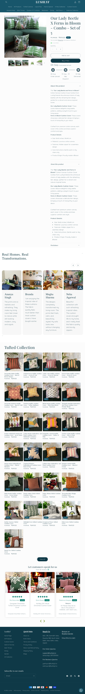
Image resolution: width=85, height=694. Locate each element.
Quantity (53, 45)
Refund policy (17, 690)
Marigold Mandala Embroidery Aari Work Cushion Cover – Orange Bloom (71, 405)
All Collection (8, 657)
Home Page (8, 635)
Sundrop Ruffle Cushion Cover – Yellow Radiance (31, 404)
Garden (6, 654)
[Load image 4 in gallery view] (32, 63)
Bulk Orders (27, 638)
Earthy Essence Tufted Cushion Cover (11, 522)
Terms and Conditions (30, 642)
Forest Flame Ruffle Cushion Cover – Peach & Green (71, 374)
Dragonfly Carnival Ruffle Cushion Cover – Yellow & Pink (51, 435)
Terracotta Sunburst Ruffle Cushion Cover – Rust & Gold (13, 404)
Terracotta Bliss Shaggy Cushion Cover (69, 494)
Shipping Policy (28, 651)
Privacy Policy (27, 645)
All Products (8, 638)
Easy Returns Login (68, 638)
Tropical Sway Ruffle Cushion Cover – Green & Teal (32, 374)
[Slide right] (44, 63)
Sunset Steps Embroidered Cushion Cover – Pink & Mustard (12, 465)
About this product (57, 86)
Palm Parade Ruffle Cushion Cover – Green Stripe (13, 494)
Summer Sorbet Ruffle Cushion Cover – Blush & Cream (69, 465)
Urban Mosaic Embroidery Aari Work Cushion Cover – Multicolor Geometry (32, 435)
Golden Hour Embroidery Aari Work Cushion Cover (52, 464)
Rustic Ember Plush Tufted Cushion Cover (31, 494)
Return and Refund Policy (31, 648)
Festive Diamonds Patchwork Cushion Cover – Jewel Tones (13, 434)
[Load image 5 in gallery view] (39, 63)
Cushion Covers (9, 642)
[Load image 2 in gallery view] (18, 63)
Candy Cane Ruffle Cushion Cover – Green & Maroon (51, 374)
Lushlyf (10, 690)
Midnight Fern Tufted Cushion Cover (32, 522)
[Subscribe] (34, 676)
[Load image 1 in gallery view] (11, 63)
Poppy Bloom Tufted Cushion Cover (52, 494)
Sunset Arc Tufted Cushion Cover (12, 551)
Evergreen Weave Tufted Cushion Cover (50, 522)
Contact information (55, 690)
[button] (6, 2)
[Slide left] (6, 63)
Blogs (25, 654)
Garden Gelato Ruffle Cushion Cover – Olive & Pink (71, 434)
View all (42, 559)
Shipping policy (45, 690)
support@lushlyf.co (49, 653)
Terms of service (35, 690)
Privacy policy (26, 690)
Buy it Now (65, 61)
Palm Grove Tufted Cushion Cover (70, 522)
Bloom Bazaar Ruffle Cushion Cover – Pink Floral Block (51, 404)
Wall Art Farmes (9, 645)
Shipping (60, 40)
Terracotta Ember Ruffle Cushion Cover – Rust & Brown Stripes (11, 375)
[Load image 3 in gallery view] (25, 63)
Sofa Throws (8, 648)
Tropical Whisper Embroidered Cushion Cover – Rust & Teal (32, 465)
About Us (26, 635)
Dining (6, 651)
